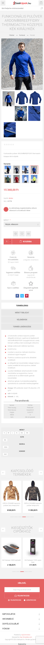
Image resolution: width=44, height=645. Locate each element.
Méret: (7, 220)
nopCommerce (25, 635)
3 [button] (22, 571)
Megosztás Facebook (17, 296)
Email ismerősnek (28, 233)
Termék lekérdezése (22, 327)
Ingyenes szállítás (13, 272)
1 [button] (14, 571)
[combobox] (19, 8)
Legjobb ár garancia (15, 233)
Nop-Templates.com (26, 637)
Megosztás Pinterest (27, 296)
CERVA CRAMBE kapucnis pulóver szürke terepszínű (11, 504)
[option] (11, 497)
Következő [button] (41, 473)
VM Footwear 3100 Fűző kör (11, 560)
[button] (10, 499)
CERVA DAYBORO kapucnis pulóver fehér (33, 504)
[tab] (22, 305)
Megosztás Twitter (22, 296)
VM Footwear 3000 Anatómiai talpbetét (32, 561)
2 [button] (18, 571)
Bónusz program (31, 272)
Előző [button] (3, 473)
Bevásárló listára (22, 233)
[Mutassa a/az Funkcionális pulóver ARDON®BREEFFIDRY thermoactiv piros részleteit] (16, 182)
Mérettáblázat (22, 313)
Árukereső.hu (22, 644)
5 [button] (30, 571)
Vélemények (22, 320)
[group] (11, 491)
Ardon (11, 198)
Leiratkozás (31, 600)
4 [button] (26, 571)
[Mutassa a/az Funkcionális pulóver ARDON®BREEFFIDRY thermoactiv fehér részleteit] (25, 182)
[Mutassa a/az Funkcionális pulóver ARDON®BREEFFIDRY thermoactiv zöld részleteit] (8, 182)
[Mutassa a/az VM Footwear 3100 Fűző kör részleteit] (11, 548)
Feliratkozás (15, 600)
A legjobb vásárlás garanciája (31, 256)
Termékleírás (22, 306)
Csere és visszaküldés (13, 256)
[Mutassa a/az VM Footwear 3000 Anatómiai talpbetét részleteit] (33, 548)
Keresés (41, 8)
